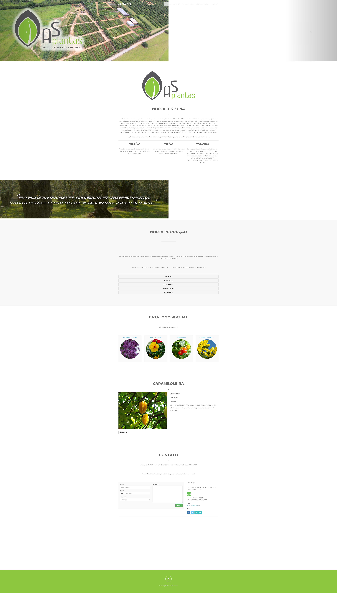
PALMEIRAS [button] (168, 292)
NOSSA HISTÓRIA (174, 4)
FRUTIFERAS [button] (168, 284)
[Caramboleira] (142, 410)
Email (122, 490)
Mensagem (156, 484)
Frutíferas (181, 338)
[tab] (168, 277)
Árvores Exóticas (207, 338)
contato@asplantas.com (193, 505)
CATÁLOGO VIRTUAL (202, 4)
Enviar (179, 505)
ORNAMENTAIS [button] (168, 288)
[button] (25, 30)
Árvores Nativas (130, 338)
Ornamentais (155, 338)
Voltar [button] (124, 432)
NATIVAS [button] (168, 277)
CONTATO (214, 4)
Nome (122, 484)
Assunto (123, 497)
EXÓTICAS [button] (168, 281)
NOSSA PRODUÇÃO (187, 4)
